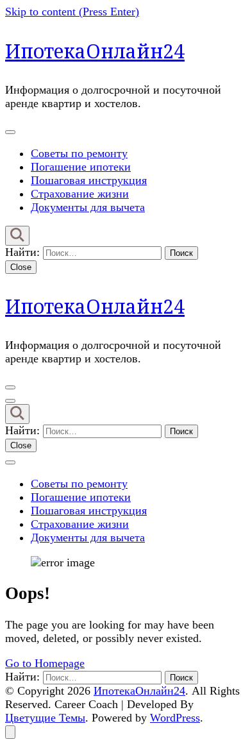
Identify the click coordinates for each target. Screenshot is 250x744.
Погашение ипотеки (81, 166)
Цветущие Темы (45, 717)
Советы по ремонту (79, 153)
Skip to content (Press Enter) (72, 11)
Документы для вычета (88, 207)
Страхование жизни (80, 193)
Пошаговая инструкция (89, 180)
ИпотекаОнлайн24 (95, 51)
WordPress (175, 717)
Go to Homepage (45, 663)
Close (20, 267)
